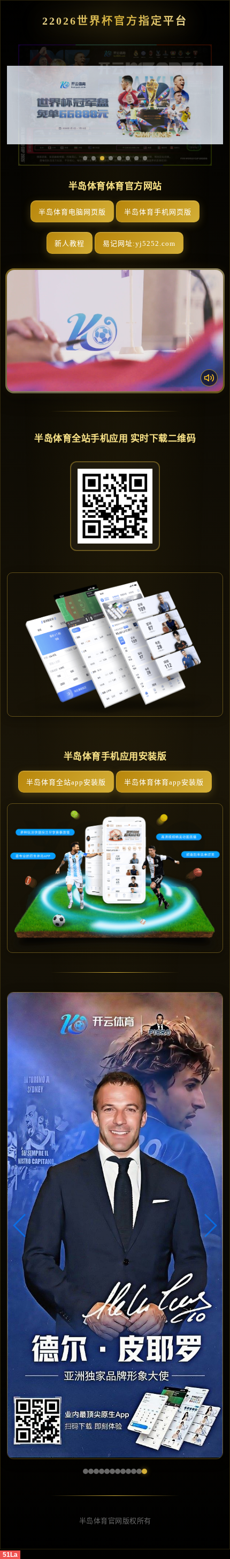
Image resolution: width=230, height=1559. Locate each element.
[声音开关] (209, 377)
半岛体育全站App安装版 (66, 782)
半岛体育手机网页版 (157, 212)
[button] (20, 1225)
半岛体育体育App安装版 (164, 782)
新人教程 (70, 243)
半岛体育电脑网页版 (72, 212)
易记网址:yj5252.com (139, 243)
